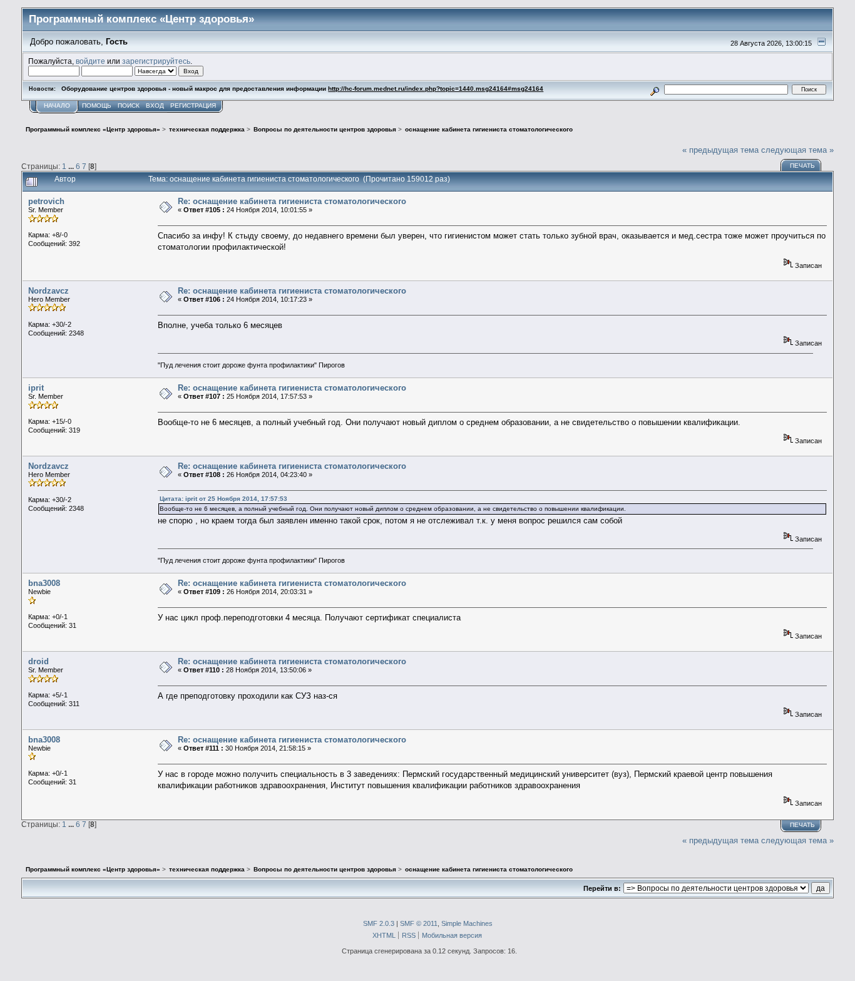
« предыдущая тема (720, 150)
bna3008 (44, 583)
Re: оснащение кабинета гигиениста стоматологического (292, 201)
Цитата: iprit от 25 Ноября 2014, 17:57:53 (223, 498)
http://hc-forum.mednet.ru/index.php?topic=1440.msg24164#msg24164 (435, 88)
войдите (90, 61)
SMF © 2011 (419, 923)
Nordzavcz (48, 290)
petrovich (46, 201)
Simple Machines (467, 923)
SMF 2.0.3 (378, 923)
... (72, 166)
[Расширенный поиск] (655, 89)
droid (38, 661)
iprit (36, 388)
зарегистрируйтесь (156, 61)
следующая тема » (797, 150)
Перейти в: (602, 888)
